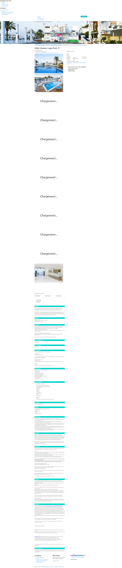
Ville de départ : (37, 295)
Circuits (3, 3)
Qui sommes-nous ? (5, 9)
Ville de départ (65, 26)
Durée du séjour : (59, 295)
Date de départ (53, 33)
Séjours (3, 2)
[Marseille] (74, 27)
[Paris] (74, 26)
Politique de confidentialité (7, 13)
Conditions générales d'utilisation (8, 12)
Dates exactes (53, 35)
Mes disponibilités (54, 34)
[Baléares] (54, 27)
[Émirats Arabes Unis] (54, 29)
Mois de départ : (48, 295)
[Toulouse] (74, 29)
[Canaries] (54, 28)
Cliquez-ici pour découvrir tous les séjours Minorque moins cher (46, 52)
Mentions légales (5, 14)
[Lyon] (74, 28)
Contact (37, 558)
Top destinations (41, 19)
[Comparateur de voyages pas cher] (35, 45)
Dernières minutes (5, 4)
